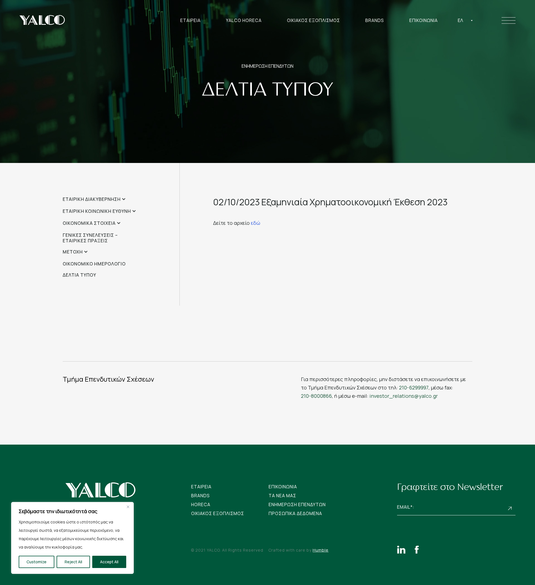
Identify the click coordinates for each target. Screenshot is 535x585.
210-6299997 (414, 387)
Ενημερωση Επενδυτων (297, 504)
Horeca (200, 504)
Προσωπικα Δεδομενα (295, 513)
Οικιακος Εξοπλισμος (313, 20)
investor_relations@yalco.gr (403, 396)
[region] (72, 538)
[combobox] (465, 20)
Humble (321, 550)
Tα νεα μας (282, 496)
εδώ (255, 223)
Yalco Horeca (244, 20)
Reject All (73, 561)
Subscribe (509, 509)
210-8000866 (316, 396)
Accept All (109, 561)
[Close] (128, 506)
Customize (36, 561)
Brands (374, 20)
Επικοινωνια (423, 20)
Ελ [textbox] (460, 20)
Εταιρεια (190, 20)
